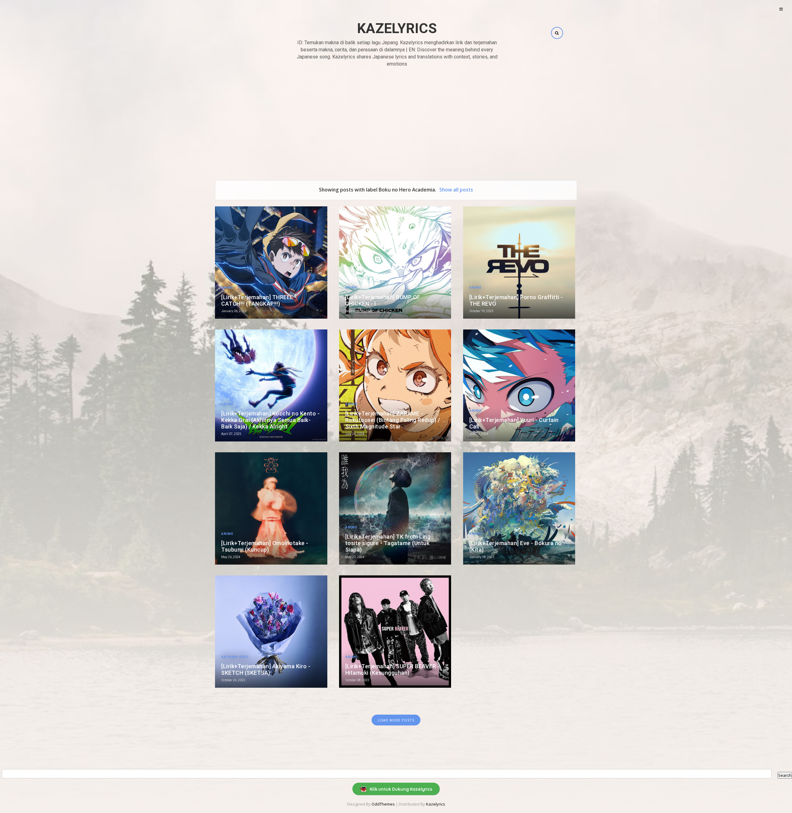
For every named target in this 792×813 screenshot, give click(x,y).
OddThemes (383, 804)
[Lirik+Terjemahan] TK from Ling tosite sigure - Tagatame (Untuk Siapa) (388, 543)
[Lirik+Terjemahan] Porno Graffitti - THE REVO (516, 300)
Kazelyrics (397, 28)
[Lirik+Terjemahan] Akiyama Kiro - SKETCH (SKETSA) (266, 669)
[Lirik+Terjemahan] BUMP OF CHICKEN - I (382, 300)
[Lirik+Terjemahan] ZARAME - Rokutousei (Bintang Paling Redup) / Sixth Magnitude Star (392, 420)
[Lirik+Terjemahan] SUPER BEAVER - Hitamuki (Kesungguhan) (392, 669)
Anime (227, 288)
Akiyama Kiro (234, 657)
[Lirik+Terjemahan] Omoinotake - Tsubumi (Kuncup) (264, 546)
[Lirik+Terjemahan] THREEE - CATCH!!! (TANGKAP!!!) (259, 300)
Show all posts (456, 189)
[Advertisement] (396, 117)
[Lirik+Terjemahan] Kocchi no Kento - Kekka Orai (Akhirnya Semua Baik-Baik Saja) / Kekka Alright (270, 420)
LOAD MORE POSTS (396, 720)
